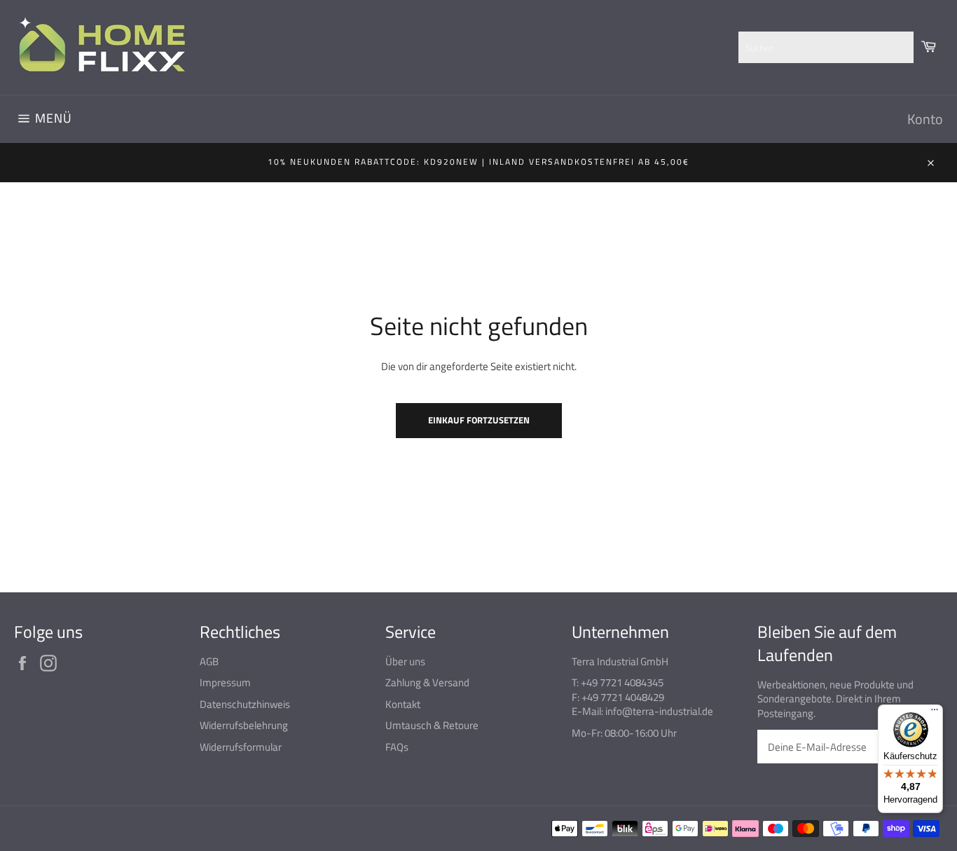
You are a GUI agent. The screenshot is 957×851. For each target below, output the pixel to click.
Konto (925, 119)
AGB (209, 661)
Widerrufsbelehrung (244, 725)
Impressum (225, 682)
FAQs (396, 747)
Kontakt (402, 704)
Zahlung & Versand (427, 682)
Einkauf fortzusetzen (479, 420)
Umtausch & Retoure (431, 725)
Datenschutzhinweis (245, 704)
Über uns (405, 661)
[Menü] (934, 712)
